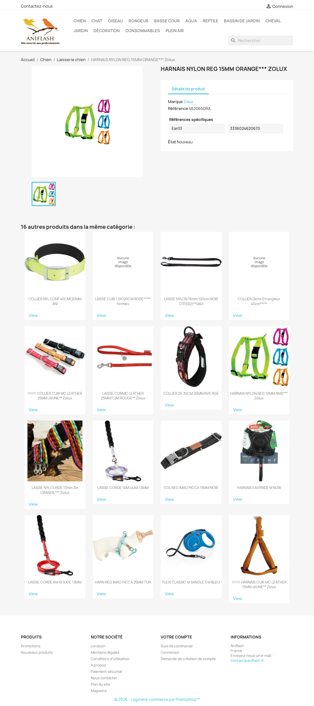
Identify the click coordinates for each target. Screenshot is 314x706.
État (172, 141)
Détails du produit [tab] (188, 89)
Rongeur (138, 21)
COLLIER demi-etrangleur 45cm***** (259, 301)
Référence (178, 108)
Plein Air (175, 30)
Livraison (98, 646)
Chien (80, 21)
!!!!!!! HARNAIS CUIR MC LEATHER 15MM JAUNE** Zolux (259, 584)
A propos (98, 665)
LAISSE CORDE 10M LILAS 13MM (122, 487)
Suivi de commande (177, 646)
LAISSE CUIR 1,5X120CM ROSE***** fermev (123, 301)
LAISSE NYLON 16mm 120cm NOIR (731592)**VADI (191, 301)
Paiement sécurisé (106, 671)
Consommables (142, 30)
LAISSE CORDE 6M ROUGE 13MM (54, 582)
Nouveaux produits (37, 652)
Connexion (170, 652)
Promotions (30, 646)
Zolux (188, 101)
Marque (175, 101)
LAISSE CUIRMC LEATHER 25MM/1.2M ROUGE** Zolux (123, 396)
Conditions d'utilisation (110, 658)
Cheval (273, 21)
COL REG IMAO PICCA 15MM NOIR (191, 487)
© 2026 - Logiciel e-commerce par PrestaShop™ (157, 699)
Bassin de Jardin (242, 21)
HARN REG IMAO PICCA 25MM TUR (123, 582)
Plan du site (100, 684)
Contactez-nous (37, 6)
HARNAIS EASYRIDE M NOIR (259, 487)
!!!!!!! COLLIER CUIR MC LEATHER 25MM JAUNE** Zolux (55, 396)
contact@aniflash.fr (247, 660)
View (33, 315)
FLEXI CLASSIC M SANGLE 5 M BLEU (191, 582)
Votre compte (176, 637)
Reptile (210, 21)
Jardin (81, 30)
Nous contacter (104, 678)
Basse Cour (167, 21)
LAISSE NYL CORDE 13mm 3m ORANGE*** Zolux (55, 490)
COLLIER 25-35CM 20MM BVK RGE (191, 393)
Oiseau (115, 21)
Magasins (99, 690)
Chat (97, 21)
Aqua (191, 21)
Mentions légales (105, 652)
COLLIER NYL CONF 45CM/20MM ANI (54, 301)
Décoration (106, 30)
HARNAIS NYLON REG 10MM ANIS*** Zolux (259, 396)
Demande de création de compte (188, 658)
